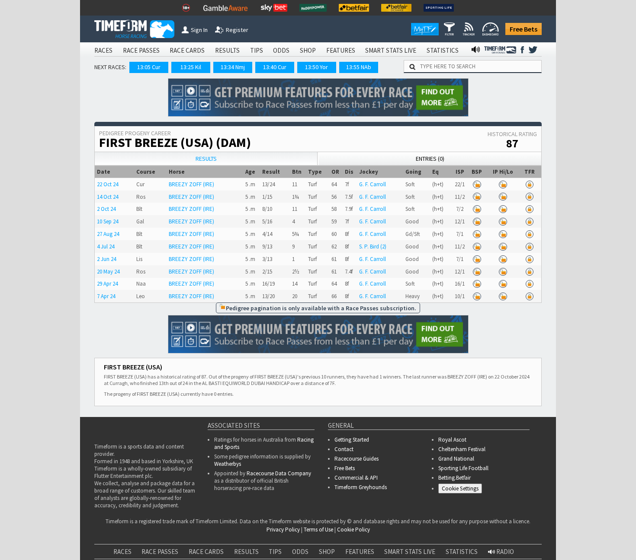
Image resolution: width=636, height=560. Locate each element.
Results (206, 158)
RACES (103, 50)
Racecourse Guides (356, 458)
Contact (343, 449)
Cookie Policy (162, 555)
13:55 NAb (358, 67)
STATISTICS (443, 50)
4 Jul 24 (105, 246)
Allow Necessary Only (531, 546)
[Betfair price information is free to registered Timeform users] (477, 184)
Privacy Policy (222, 555)
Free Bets (523, 29)
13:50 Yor (316, 67)
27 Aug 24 (108, 234)
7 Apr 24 (106, 296)
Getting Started (351, 439)
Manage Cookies (462, 490)
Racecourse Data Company (279, 473)
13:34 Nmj (233, 67)
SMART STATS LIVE (390, 50)
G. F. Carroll (372, 184)
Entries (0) (430, 158)
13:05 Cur (149, 67)
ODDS (281, 50)
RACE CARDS (187, 50)
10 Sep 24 (107, 221)
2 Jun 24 (106, 259)
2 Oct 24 (106, 209)
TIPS (256, 50)
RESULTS (227, 50)
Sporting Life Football (463, 468)
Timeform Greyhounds (360, 487)
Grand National (456, 458)
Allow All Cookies (466, 546)
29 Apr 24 (107, 283)
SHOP (308, 50)
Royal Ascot (452, 439)
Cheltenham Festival (461, 449)
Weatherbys (227, 464)
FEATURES (340, 50)
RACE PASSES (141, 50)
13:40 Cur (274, 67)
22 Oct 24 (107, 184)
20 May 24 (108, 271)
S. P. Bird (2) (372, 246)
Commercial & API (356, 477)
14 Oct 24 (107, 196)
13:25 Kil (190, 67)
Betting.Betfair (454, 477)
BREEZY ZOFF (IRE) (191, 184)
